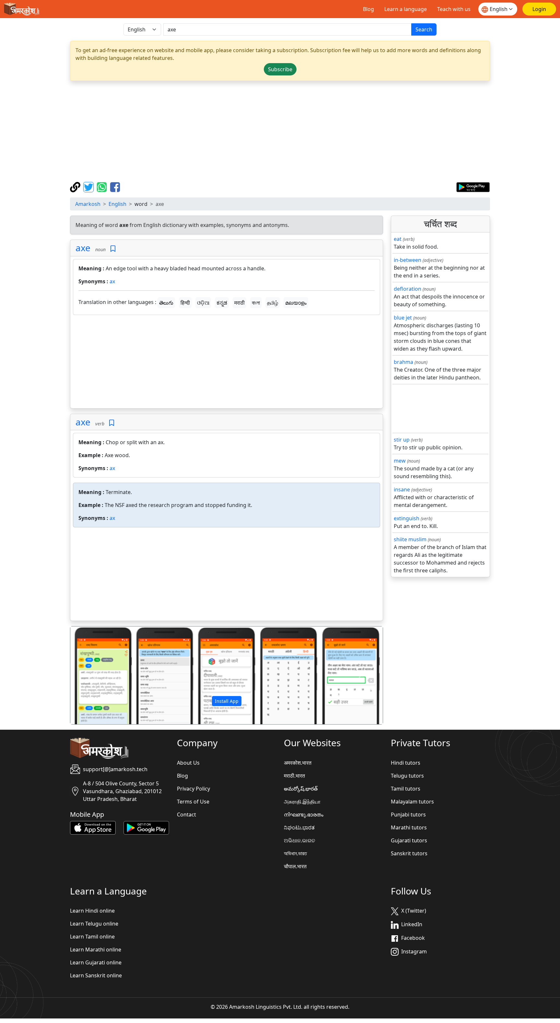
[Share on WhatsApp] (103, 186)
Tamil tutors (405, 788)
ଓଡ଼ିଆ (203, 302)
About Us (188, 762)
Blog (368, 9)
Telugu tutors (407, 775)
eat (398, 238)
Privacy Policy (193, 788)
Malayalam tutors (412, 801)
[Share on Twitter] (89, 186)
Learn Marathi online (95, 949)
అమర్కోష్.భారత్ (301, 788)
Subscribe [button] (280, 69)
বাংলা (256, 302)
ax (112, 281)
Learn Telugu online (94, 923)
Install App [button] (227, 701)
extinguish (406, 518)
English (117, 204)
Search (423, 29)
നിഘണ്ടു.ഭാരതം (303, 814)
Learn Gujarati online (96, 962)
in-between (407, 260)
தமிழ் (272, 302)
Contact (186, 814)
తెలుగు (166, 302)
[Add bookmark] (113, 248)
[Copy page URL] (76, 186)
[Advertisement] (280, 131)
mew (400, 460)
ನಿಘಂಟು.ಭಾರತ (299, 827)
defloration (407, 288)
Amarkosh (87, 204)
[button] (93, 675)
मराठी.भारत (294, 775)
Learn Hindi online (92, 910)
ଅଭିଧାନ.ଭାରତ (299, 840)
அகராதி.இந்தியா (302, 801)
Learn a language (405, 9)
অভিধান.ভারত (295, 853)
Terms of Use (193, 801)
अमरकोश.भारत (297, 762)
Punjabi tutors (408, 814)
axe (83, 248)
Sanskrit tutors (409, 853)
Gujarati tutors (409, 840)
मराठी (239, 302)
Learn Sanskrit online (96, 975)
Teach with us (454, 9)
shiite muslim (410, 539)
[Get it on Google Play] (473, 186)
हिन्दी (185, 302)
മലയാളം (296, 302)
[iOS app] (93, 827)
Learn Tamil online (92, 936)
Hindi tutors (405, 762)
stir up (402, 439)
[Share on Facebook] (115, 186)
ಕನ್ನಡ (221, 302)
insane (402, 489)
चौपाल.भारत (295, 866)
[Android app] (146, 827)
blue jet (403, 317)
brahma (403, 361)
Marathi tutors (409, 827)
